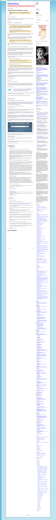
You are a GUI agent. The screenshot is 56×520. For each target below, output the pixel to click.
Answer (37, 106)
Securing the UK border (39, 240)
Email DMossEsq (38, 9)
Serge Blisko (14, 95)
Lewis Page (39, 172)
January (39, 508)
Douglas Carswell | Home (40, 325)
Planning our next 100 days (40, 347)
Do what (9, 15)
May (38, 504)
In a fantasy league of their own (40, 223)
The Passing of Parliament (43, 158)
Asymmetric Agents (39, 395)
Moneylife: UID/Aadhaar (40, 284)
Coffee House (38, 314)
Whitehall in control (39, 211)
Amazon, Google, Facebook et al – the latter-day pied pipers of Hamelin (42, 136)
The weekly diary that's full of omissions (42, 491)
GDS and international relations (40, 124)
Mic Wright (38, 441)
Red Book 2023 (38, 239)
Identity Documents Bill (39, 222)
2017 (37, 460)
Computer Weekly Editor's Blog (41, 317)
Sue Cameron (38, 244)
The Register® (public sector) (40, 250)
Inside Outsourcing (39, 344)
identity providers (30, 75)
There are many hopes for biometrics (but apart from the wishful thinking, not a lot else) (42, 293)
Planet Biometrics (39, 287)
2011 (37, 510)
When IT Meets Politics (40, 424)
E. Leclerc (31, 48)
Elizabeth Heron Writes (40, 327)
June (38, 503)
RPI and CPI (38, 447)
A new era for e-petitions (39, 370)
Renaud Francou (11, 81)
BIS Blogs (38, 305)
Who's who (38, 254)
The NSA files (38, 449)
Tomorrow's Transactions (40, 406)
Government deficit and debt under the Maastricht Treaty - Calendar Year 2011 (41, 219)
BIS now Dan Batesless (40, 493)
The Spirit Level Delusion (40, 401)
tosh (22, 46)
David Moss (10, 197)
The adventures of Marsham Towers (41, 206)
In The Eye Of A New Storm (40, 339)
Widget (37, 109)
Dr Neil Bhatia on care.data (40, 438)
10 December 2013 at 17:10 (12, 188)
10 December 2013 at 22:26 (12, 228)
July (38, 502)
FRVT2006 (38, 276)
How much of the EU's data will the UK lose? (42, 220)
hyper (25, 110)
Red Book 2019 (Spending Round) (41, 236)
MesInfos (38, 363)
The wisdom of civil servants (40, 210)
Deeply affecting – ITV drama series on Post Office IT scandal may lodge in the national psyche (42, 411)
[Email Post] (16, 143)
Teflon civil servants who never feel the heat (42, 245)
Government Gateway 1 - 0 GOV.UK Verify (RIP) (42, 112)
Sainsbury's (27, 48)
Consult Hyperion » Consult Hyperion (42, 320)
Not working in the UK (39, 285)
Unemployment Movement (40, 419)
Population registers (39, 445)
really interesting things (14, 117)
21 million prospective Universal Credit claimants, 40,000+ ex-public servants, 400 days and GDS (42, 116)
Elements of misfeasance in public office (41, 259)
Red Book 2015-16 (39, 233)
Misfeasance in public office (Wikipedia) (41, 261)
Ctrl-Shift (22, 209)
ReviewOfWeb (40, 109)
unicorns (11, 73)
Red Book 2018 (38, 235)
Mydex (24, 68)
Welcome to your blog (39, 420)
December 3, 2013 (25, 90)
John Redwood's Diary (40, 352)
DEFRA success (41, 99)
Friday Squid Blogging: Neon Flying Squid (41, 388)
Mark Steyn (38, 440)
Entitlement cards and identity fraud (41, 273)
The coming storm (39, 337)
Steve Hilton (37, 195)
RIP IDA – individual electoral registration (42, 466)
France (17, 53)
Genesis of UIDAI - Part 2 (40, 342)
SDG (38, 159)
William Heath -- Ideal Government (41, 427)
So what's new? (39, 448)
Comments (38, 17)
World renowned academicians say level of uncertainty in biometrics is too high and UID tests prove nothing (42, 298)
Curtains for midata (39, 495)
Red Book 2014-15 (39, 232)
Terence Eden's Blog (39, 394)
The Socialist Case (42, 181)
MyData (23, 100)
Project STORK (38, 226)
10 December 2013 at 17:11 (12, 195)
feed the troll (37, 10)
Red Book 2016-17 (39, 234)
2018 (37, 459)
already (9, 113)
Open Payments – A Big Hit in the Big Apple (42, 407)
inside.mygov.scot (39, 346)
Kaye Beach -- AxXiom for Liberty (41, 354)
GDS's (38, 99)
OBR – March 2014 (39, 225)
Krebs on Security (39, 357)
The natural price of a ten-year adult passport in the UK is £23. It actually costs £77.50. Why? (42, 249)
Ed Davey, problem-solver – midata (41, 140)
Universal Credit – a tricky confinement (41, 144)
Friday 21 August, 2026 (39, 361)
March (38, 506)
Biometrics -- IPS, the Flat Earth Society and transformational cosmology (42, 271)
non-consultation (24, 24)
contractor (43, 93)
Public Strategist (39, 381)
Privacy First (38, 446)
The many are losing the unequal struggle (42, 246)
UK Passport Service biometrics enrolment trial (42, 296)
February (39, 507)
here (46, 99)
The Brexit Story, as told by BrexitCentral (41, 309)
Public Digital (38, 375)
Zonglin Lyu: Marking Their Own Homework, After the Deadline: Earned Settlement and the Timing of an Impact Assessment (42, 417)
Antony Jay (37, 189)
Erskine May (38, 266)
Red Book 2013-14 (39, 231)
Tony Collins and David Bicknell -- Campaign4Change (41, 409)
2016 (37, 461)
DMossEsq (13, 3)
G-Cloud (38, 330)
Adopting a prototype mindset (40, 376)
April (38, 505)
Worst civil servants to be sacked (41, 256)
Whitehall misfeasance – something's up (42, 468)
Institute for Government (40, 224)
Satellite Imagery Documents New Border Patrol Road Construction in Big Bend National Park (42, 303)
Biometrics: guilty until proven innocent (41, 272)
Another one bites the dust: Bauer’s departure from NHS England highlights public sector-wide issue (42, 379)
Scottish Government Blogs (40, 390)
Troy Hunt (38, 413)
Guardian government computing (41, 439)
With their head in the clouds (40, 255)
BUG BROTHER (39, 311)
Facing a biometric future (40, 274)
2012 (37, 509)
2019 (37, 458)
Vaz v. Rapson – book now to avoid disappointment (41, 476)
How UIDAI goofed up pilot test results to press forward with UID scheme (42, 280)
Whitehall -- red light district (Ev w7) (41, 253)
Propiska (38, 227)
